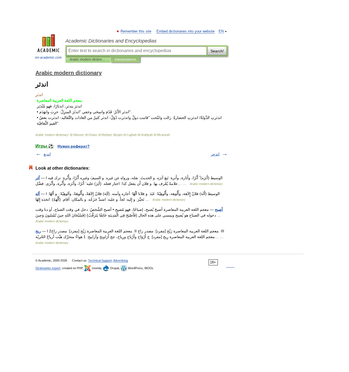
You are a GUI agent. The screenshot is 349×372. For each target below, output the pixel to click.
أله (37, 193)
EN (221, 31)
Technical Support (100, 260)
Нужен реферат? (74, 146)
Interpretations (125, 59)
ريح (38, 231)
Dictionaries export (47, 268)
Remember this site (136, 31)
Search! (217, 51)
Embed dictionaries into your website (186, 31)
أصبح (219, 209)
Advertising (120, 260)
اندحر (215, 154)
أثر (37, 178)
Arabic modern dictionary (88, 59)
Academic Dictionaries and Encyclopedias (111, 41)
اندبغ (47, 154)
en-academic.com (48, 57)
